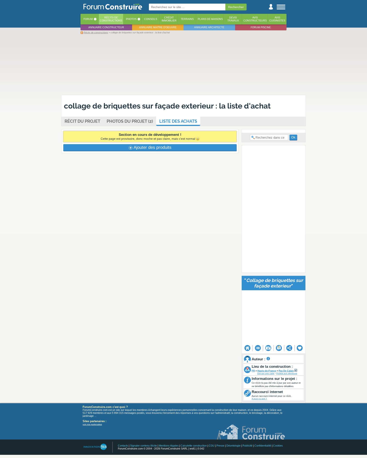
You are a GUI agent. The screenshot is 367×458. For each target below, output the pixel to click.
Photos (131, 19)
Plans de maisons (210, 19)
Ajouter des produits (152, 147)
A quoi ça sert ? (259, 398)
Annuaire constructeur (106, 27)
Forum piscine (261, 27)
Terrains (187, 19)
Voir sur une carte (265, 373)
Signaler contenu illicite (143, 445)
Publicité (248, 445)
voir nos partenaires (92, 424)
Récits (111, 19)
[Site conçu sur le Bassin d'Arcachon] (95, 447)
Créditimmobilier (169, 19)
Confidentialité (262, 445)
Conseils (150, 19)
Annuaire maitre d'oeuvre (157, 27)
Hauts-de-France (266, 370)
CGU (212, 445)
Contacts (123, 445)
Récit (82, 121)
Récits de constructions (96, 32)
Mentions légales (169, 445)
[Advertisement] (183, 64)
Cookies (278, 445)
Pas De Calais (286, 370)
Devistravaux (233, 19)
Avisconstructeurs (255, 19)
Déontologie (233, 445)
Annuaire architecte (209, 27)
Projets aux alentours (286, 373)
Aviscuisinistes (277, 19)
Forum (88, 19)
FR (253, 370)
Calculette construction (194, 445)
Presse (220, 445)
